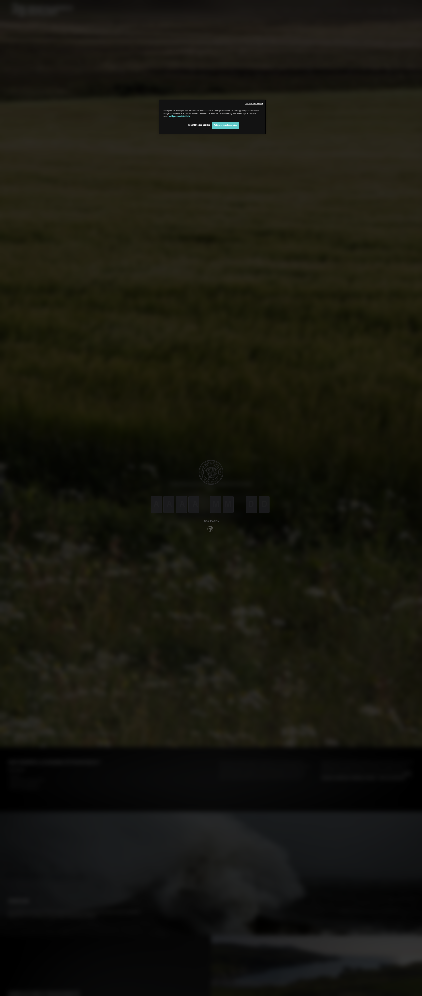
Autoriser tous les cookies (226, 125)
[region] (212, 117)
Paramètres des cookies (199, 125)
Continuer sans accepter (254, 104)
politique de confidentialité (179, 116)
